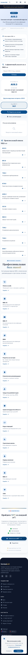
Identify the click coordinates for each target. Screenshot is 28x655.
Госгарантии (6, 586)
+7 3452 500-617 (7, 618)
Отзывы (5, 605)
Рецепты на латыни (15, 112)
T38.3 (4, 238)
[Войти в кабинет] (25, 2)
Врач (4, 600)
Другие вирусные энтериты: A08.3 (14, 98)
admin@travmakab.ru (8, 615)
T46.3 (4, 173)
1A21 (14, 106)
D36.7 (4, 249)
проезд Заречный (7, 621)
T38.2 (4, 227)
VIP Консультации (7, 602)
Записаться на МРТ (14, 538)
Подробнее (15, 543)
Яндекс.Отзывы (7, 623)
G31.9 (4, 206)
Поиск (15, 74)
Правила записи (7, 592)
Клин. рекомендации (15, 116)
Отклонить (9, 651)
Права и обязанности (8, 584)
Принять (19, 651)
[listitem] (2, 576)
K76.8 (4, 183)
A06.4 (4, 194)
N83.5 (4, 217)
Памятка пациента (8, 589)
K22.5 (4, 148)
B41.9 (4, 160)
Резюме (5, 607)
